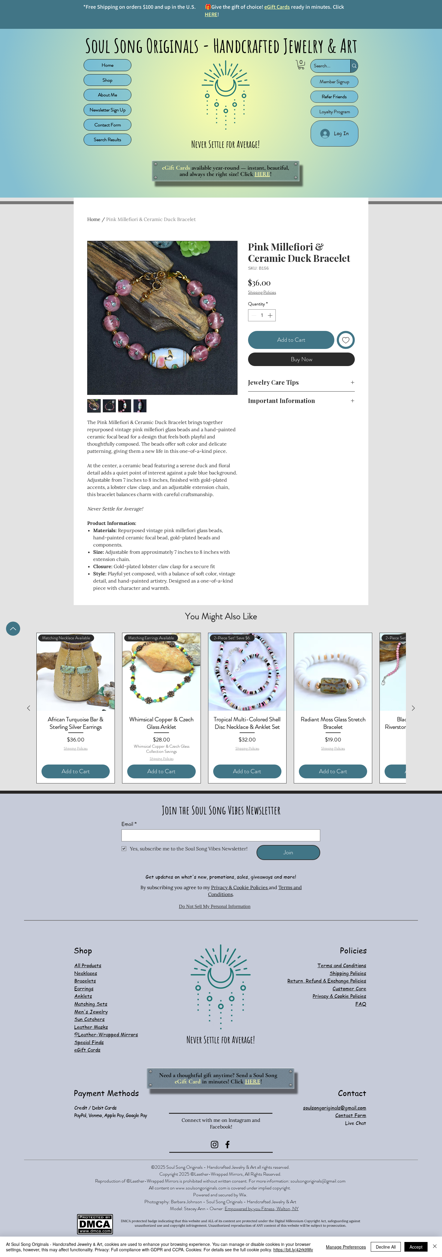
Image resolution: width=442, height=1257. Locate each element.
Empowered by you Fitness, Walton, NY (262, 1208)
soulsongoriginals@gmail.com (317, 1180)
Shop (107, 80)
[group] (221, 708)
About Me (107, 94)
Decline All (386, 1247)
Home (107, 65)
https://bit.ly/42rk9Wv (293, 1249)
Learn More (338, 301)
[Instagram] (214, 1144)
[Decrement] (253, 334)
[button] (301, 64)
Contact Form (107, 124)
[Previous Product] (28, 708)
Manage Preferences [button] (346, 1247)
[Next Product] (413, 708)
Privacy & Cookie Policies (240, 887)
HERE (211, 14)
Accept (416, 1247)
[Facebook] (227, 1144)
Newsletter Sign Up (108, 109)
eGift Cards (277, 6)
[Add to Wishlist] (346, 359)
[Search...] (354, 65)
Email (129, 824)
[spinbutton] (261, 334)
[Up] (13, 629)
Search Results (107, 139)
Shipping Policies (262, 292)
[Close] (434, 1246)
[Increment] (270, 334)
